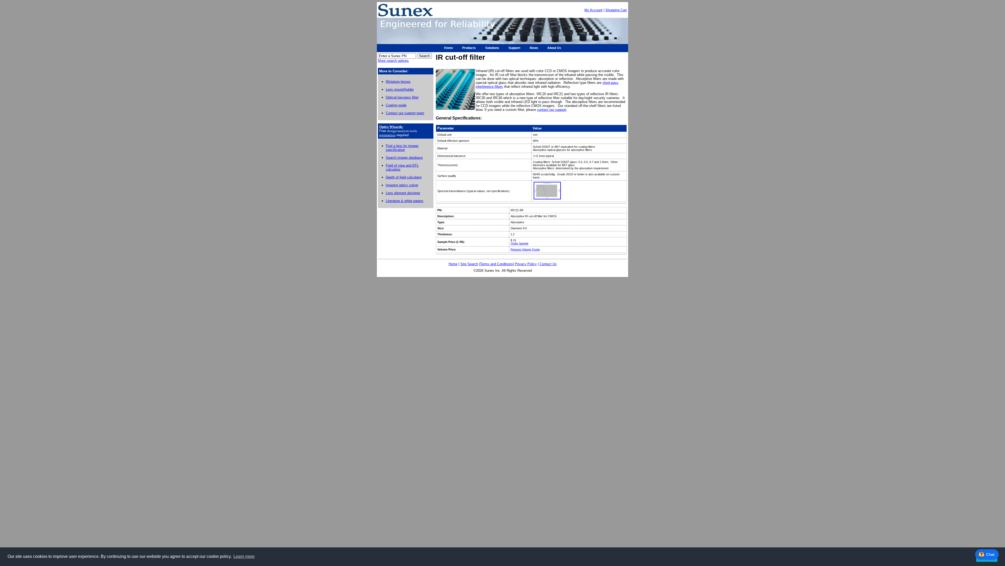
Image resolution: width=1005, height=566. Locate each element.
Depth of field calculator (404, 177)
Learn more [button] (244, 556)
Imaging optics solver (402, 185)
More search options (393, 61)
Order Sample (519, 243)
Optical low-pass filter (402, 97)
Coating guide (396, 105)
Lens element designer (403, 193)
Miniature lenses (398, 82)
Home (453, 264)
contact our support (551, 110)
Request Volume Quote (525, 249)
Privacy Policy (526, 264)
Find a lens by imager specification (402, 148)
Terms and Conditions (496, 264)
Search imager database (404, 158)
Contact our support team (405, 113)
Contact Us (548, 264)
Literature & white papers (404, 201)
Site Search (469, 264)
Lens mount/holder (400, 89)
